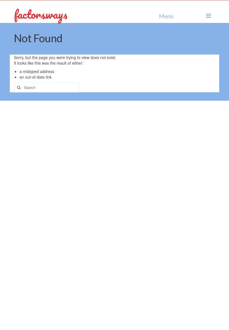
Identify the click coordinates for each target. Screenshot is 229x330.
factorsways (40, 14)
